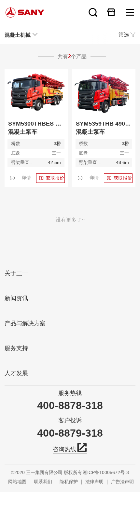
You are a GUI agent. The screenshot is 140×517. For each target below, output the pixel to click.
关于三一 (16, 273)
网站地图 (17, 481)
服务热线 (70, 393)
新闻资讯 (16, 298)
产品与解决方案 (25, 323)
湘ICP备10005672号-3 (106, 472)
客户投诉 (70, 420)
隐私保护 (69, 481)
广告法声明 (122, 481)
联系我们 (43, 481)
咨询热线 (64, 449)
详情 (26, 177)
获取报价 (55, 178)
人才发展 (16, 373)
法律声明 (94, 481)
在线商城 (111, 12)
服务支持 (16, 348)
